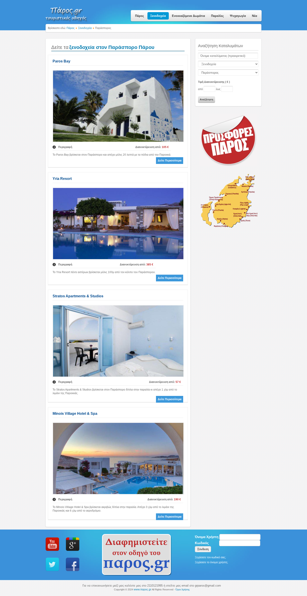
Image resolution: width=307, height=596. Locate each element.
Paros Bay (61, 61)
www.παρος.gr (142, 589)
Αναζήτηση (206, 99)
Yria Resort (62, 179)
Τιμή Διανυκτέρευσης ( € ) (214, 82)
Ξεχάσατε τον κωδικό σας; (210, 557)
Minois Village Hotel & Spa (75, 413)
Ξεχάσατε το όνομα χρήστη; (211, 562)
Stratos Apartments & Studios (78, 296)
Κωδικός (202, 543)
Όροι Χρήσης (183, 589)
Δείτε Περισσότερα (169, 160)
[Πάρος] (66, 12)
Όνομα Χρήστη (206, 537)
